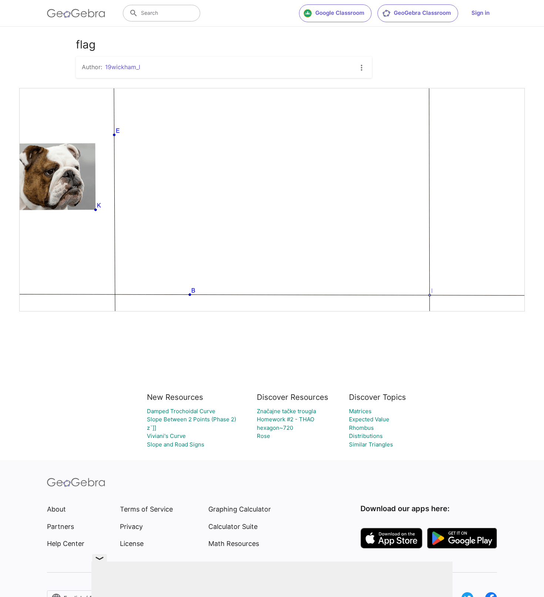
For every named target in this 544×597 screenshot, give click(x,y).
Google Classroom (339, 12)
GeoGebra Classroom (422, 12)
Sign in (480, 12)
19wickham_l (122, 67)
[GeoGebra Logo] (76, 13)
